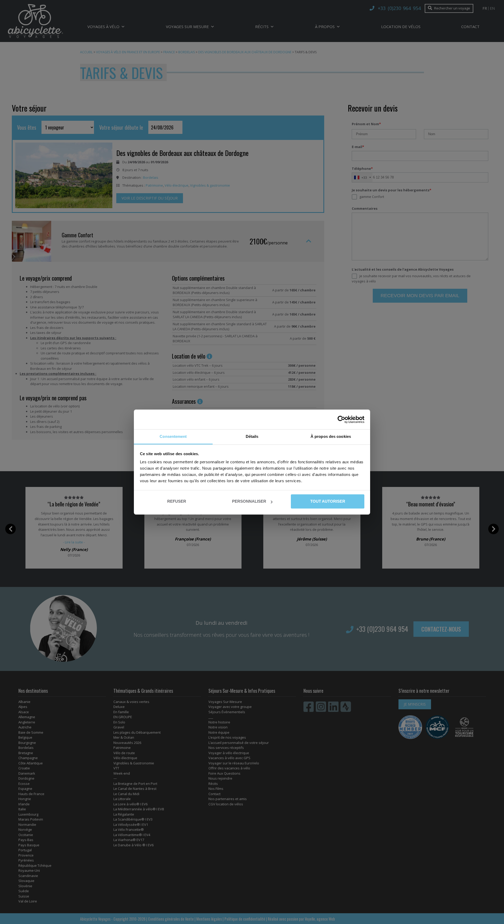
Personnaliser (249, 501)
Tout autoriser (327, 501)
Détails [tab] (252, 436)
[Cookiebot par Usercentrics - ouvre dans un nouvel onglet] (341, 419)
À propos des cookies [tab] (331, 436)
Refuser (176, 501)
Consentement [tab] (173, 436)
